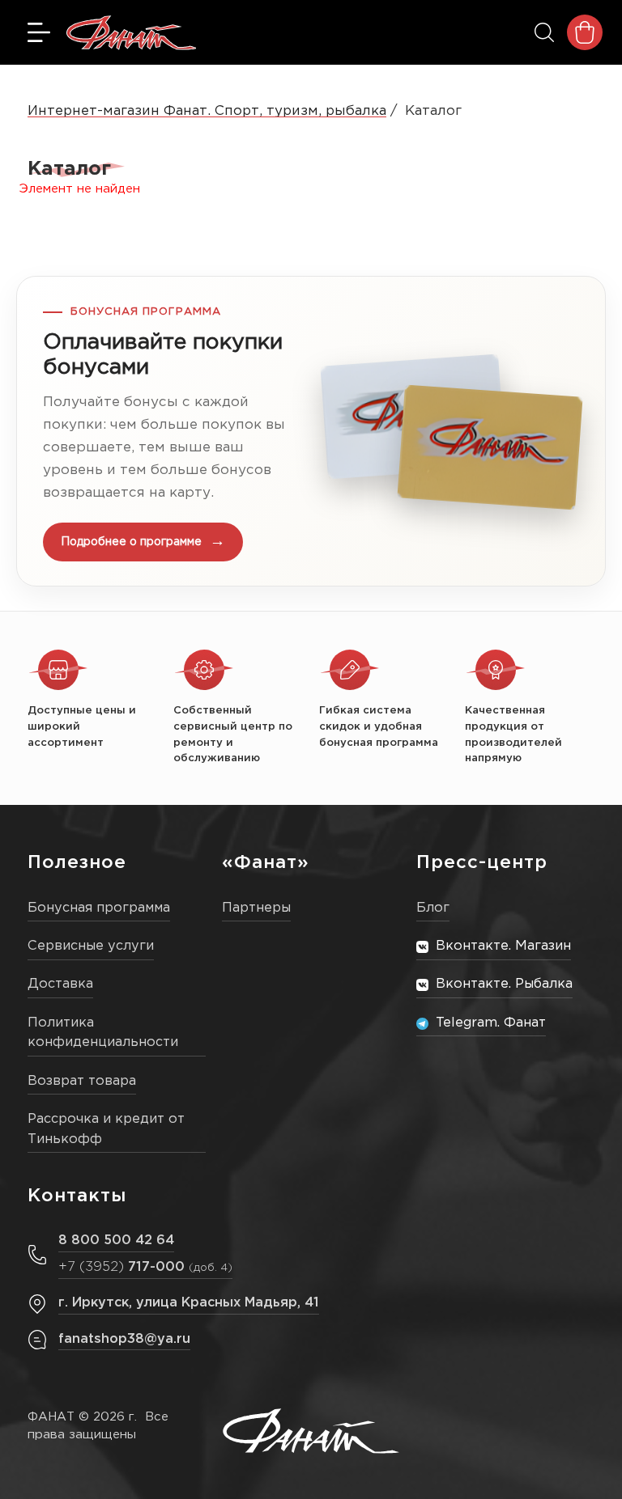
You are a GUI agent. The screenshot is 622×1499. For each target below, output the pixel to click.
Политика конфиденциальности (103, 1033)
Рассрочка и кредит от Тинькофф (106, 1129)
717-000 (145, 1267)
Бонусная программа (99, 908)
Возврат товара (82, 1081)
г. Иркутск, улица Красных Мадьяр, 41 (188, 1303)
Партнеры (256, 908)
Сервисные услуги (91, 946)
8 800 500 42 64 (116, 1240)
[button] (311, 431)
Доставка (60, 984)
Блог (432, 908)
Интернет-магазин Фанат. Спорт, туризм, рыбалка (207, 111)
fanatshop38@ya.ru (124, 1339)
